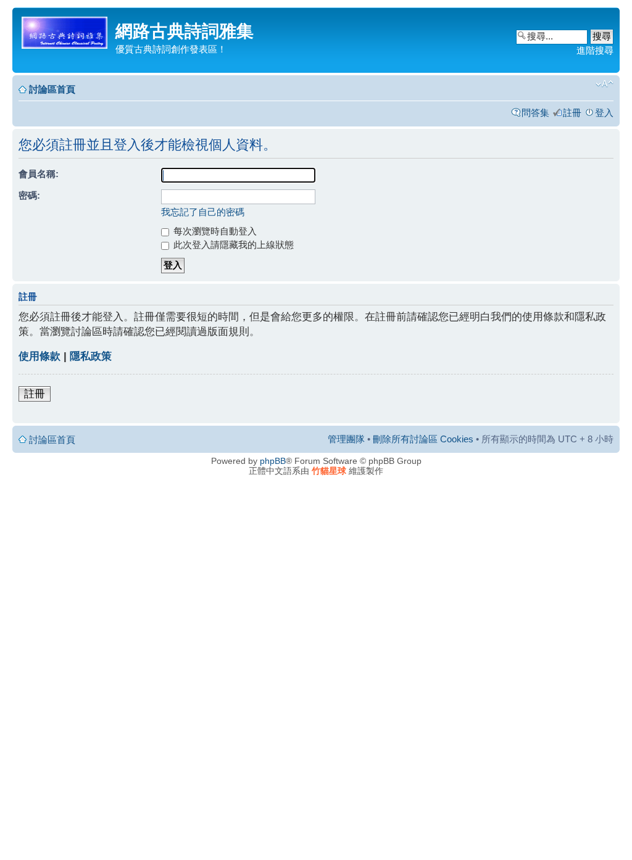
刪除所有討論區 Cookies (423, 439)
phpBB (273, 461)
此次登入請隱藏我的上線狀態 (232, 244)
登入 (604, 112)
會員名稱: (39, 173)
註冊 (572, 112)
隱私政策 (91, 356)
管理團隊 (346, 439)
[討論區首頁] (65, 30)
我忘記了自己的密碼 (202, 212)
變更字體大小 (604, 83)
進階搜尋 (594, 50)
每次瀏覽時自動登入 (214, 231)
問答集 (535, 112)
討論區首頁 (52, 89)
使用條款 (39, 356)
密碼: (29, 195)
